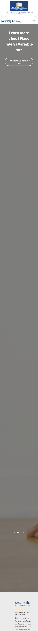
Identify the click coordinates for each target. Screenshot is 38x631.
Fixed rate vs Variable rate (19, 61)
